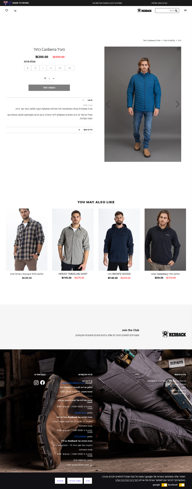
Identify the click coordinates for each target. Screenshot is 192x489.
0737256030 (80, 436)
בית (179, 40)
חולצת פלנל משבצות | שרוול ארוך (26, 274)
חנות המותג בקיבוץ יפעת (77, 464)
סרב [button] (88, 481)
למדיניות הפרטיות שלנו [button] (127, 480)
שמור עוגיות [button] (75, 481)
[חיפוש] (176, 10)
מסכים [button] (60, 481)
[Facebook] (42, 382)
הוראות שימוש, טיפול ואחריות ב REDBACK (166, 380)
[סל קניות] (15, 10)
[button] (182, 485)
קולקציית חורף (169, 40)
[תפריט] (185, 10)
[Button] (7, 10)
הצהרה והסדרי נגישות (176, 384)
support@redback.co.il (72, 382)
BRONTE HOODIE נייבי (119, 274)
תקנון (183, 387)
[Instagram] (36, 382)
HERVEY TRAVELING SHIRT (72, 274)
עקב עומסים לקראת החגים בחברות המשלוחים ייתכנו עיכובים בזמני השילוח (152, 3)
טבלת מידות (30, 61)
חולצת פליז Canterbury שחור (165, 274)
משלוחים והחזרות (178, 390)
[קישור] (144, 10)
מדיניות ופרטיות (179, 393)
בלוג (137, 374)
